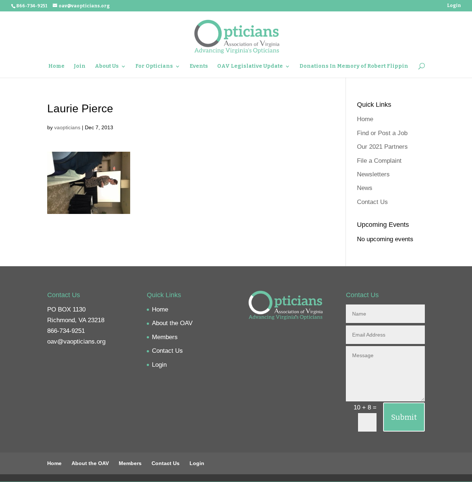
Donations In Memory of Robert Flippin (353, 66)
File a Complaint (379, 160)
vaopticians (67, 127)
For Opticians (154, 66)
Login (454, 5)
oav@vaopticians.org (76, 341)
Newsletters (373, 174)
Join (80, 66)
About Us (107, 66)
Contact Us (372, 201)
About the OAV (172, 323)
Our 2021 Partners (382, 146)
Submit (404, 417)
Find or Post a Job (382, 133)
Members (165, 337)
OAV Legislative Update (250, 66)
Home (56, 66)
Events (199, 66)
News (364, 187)
